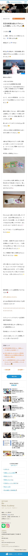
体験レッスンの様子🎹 (19, 18)
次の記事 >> (21, 369)
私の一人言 (7, 486)
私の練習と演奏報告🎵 (10, 490)
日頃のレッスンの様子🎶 (11, 483)
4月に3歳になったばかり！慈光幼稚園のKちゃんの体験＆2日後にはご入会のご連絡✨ (14, 355)
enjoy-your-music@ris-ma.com (8, 542)
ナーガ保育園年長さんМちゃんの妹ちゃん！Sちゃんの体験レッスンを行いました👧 (15, 362)
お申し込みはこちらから (10, 296)
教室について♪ (8, 476)
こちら (8, 514)
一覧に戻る (14, 376)
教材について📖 (8, 479)
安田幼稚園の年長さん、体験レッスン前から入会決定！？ (14, 349)
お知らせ (6, 469)
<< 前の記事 (7, 369)
